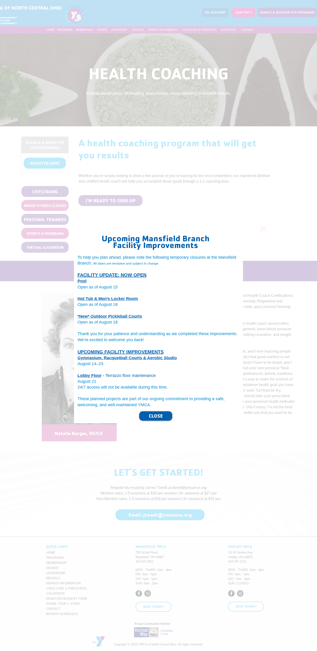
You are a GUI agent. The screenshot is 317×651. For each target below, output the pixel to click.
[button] (263, 228)
